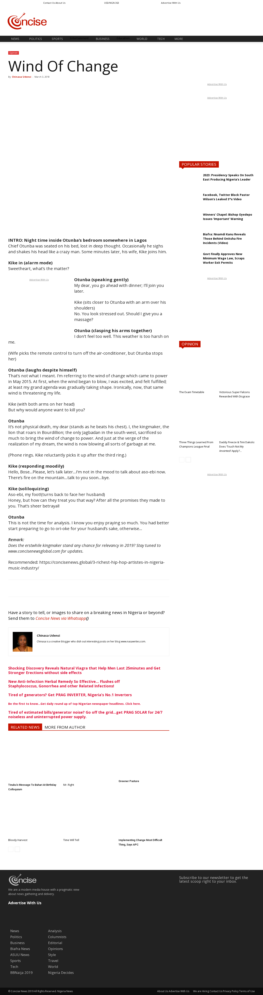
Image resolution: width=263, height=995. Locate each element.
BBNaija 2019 (21, 972)
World (142, 39)
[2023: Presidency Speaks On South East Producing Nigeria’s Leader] (189, 183)
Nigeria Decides (61, 972)
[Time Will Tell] (88, 813)
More (178, 39)
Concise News (48, 618)
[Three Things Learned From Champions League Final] (197, 421)
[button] (250, 39)
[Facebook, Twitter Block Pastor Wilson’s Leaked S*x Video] (189, 203)
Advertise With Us (170, 2)
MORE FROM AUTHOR (65, 727)
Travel (53, 960)
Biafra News (20, 948)
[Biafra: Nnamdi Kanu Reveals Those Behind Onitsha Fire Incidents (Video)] (189, 242)
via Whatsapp (73, 618)
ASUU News (19, 954)
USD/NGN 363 (111, 2)
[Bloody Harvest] (33, 813)
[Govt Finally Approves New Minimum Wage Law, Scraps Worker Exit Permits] (189, 262)
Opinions (55, 948)
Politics (35, 39)
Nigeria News (65, 991)
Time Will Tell (71, 840)
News (15, 39)
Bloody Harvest (17, 840)
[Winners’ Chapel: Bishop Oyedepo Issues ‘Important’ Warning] (189, 222)
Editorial (55, 942)
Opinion (13, 52)
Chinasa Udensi (21, 76)
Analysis (55, 930)
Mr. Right (68, 785)
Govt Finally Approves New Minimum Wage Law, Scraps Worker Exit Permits (224, 258)
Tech (161, 39)
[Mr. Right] (88, 758)
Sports (57, 39)
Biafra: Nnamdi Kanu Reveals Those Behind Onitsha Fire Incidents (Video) (224, 238)
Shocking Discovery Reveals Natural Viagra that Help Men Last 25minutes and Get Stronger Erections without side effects (84, 670)
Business (103, 39)
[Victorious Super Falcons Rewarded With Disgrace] (237, 370)
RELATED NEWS (25, 727)
